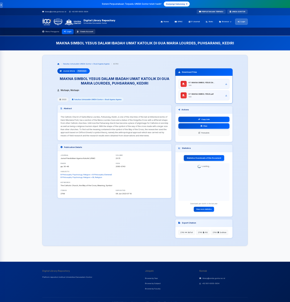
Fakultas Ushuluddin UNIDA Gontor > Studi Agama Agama (86, 64)
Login (242, 22)
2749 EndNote (219, 232)
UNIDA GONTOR (238, 12)
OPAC (180, 22)
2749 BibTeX (186, 232)
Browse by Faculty (152, 289)
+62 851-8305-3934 (210, 283)
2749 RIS (203, 232)
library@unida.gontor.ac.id (213, 278)
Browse (225, 22)
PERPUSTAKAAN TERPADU (212, 12)
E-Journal (195, 22)
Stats (211, 22)
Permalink (205, 133)
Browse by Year (151, 278)
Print (205, 126)
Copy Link (205, 119)
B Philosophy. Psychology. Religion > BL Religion (81, 177)
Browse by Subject (153, 283)
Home (166, 22)
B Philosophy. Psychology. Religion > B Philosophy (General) (86, 175)
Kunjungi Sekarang (175, 4)
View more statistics (204, 209)
